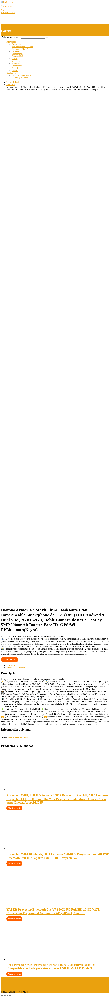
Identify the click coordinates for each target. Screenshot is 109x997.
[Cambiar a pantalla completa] (7, 995)
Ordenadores (17, 66)
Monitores (16, 63)
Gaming (15, 58)
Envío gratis (22, 200)
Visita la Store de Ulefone (18, 738)
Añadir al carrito (9, 659)
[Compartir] (5, 995)
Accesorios (16, 44)
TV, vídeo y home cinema (22, 75)
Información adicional (15, 668)
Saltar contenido (8, 12)
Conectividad (17, 56)
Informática (11, 42)
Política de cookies (9, 987)
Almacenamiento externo (22, 46)
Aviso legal (6, 978)
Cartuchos (16, 51)
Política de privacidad (10, 983)
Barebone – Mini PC (20, 49)
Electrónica (11, 73)
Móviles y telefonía (20, 78)
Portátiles (15, 68)
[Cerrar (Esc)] (2, 995)
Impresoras (16, 61)
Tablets (15, 70)
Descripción (11, 665)
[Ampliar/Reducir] (10, 995)
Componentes (17, 54)
